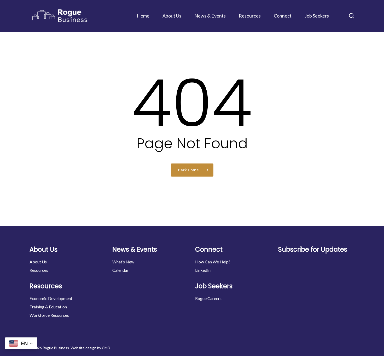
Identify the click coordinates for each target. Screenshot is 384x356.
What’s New (123, 261)
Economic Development (51, 298)
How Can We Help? (212, 261)
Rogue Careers (208, 298)
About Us (38, 261)
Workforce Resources (49, 315)
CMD (106, 348)
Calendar (120, 270)
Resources (39, 270)
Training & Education (48, 306)
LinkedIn (203, 270)
